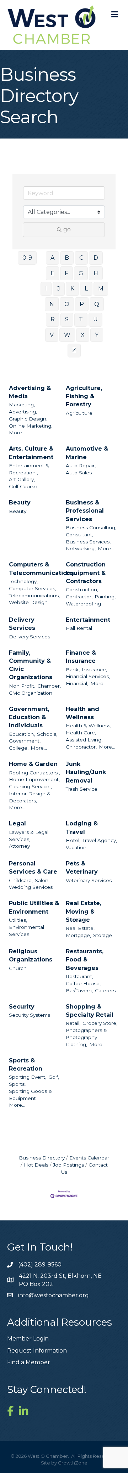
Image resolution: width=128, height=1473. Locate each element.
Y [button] (96, 335)
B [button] (67, 257)
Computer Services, (32, 588)
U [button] (95, 319)
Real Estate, (80, 928)
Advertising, (23, 411)
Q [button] (96, 304)
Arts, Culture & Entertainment (31, 452)
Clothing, (76, 1044)
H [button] (96, 273)
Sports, (17, 1084)
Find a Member (28, 1362)
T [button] (81, 319)
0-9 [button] (27, 257)
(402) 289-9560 (40, 1264)
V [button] (52, 335)
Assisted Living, (84, 740)
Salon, (42, 880)
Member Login (28, 1338)
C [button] (81, 257)
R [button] (52, 319)
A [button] (52, 257)
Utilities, (18, 920)
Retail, (73, 1023)
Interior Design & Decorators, (29, 797)
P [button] (82, 304)
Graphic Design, (28, 419)
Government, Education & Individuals (29, 717)
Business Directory (42, 1158)
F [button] (66, 273)
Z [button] (74, 350)
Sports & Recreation (25, 1064)
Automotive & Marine (87, 452)
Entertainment (88, 619)
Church (18, 968)
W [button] (67, 335)
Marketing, (22, 404)
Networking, (81, 548)
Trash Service (81, 789)
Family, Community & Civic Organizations (30, 665)
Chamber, (49, 686)
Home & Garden (33, 764)
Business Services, (88, 541)
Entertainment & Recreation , (29, 469)
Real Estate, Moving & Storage (83, 911)
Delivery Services (22, 623)
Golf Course (23, 486)
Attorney (19, 846)
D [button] (96, 257)
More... (17, 432)
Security (21, 1006)
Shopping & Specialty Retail (89, 1010)
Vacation (76, 847)
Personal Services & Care (33, 867)
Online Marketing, (30, 426)
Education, (22, 734)
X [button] (83, 335)
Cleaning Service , (30, 786)
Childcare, (21, 880)
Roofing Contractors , (34, 772)
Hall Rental (79, 628)
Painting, (105, 596)
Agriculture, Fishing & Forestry (84, 396)
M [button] (100, 288)
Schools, (47, 734)
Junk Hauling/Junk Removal (86, 772)
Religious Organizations (30, 955)
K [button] (72, 288)
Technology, (23, 581)
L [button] (86, 288)
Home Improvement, (34, 779)
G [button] (81, 273)
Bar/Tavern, (79, 990)
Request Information (37, 1350)
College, (18, 748)
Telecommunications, (34, 595)
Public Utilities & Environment (34, 907)
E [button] (52, 273)
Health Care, (81, 732)
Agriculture (79, 413)
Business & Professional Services (85, 510)
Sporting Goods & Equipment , (30, 1094)
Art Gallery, (22, 479)
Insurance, (94, 669)
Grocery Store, (99, 1023)
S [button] (67, 319)
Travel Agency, (99, 840)
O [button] (66, 304)
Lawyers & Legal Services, (28, 835)
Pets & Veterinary (82, 867)
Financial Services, (88, 676)
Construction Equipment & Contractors (86, 572)
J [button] (58, 288)
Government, (25, 741)
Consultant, (79, 534)
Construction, (82, 589)
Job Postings (68, 1165)
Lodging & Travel (82, 827)
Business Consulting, (91, 527)
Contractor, (79, 596)
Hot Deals (36, 1165)
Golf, (53, 1077)
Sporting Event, (27, 1077)
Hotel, (73, 840)
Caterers (105, 990)
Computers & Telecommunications (41, 568)
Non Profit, (22, 686)
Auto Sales (79, 472)
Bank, (73, 669)
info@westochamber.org (53, 1295)
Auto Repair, (81, 465)
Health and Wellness (82, 713)
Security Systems (29, 1015)
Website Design (28, 602)
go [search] (67, 229)
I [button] (46, 288)
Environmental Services (26, 930)
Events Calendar (89, 1158)
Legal (17, 823)
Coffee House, (83, 983)
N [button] (51, 304)
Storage (102, 935)
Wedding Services (31, 887)
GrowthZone (72, 1463)
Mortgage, (78, 935)
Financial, (77, 683)
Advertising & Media (30, 392)
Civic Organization (30, 693)
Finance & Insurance (81, 656)
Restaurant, (79, 976)
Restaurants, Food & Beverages (84, 959)
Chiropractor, (81, 747)
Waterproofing (83, 603)
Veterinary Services (89, 880)
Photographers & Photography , (86, 1033)
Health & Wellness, (88, 725)
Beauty (20, 502)
